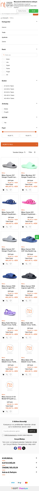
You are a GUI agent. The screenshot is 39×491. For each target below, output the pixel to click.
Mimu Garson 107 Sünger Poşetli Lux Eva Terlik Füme (9, 176)
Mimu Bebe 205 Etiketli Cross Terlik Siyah (9, 361)
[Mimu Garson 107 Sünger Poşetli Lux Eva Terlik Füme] (10, 164)
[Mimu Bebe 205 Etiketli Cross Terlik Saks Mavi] (29, 349)
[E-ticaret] (19, 488)
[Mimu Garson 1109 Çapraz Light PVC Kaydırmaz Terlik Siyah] (29, 275)
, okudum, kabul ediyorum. (18, 435)
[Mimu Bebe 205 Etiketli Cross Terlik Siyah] (10, 349)
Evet (33, 11)
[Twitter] (23, 448)
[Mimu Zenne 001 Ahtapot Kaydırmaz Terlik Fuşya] (29, 201)
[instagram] (19, 448)
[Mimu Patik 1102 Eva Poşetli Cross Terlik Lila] (10, 312)
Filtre (30, 152)
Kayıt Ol (32, 431)
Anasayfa (5, 18)
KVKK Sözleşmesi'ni (10, 435)
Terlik (3, 32)
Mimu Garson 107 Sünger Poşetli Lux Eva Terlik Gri (9, 250)
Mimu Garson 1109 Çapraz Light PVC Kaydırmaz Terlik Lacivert (8, 287)
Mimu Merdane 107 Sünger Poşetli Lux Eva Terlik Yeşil (28, 176)
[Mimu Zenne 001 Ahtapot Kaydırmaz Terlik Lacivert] (10, 201)
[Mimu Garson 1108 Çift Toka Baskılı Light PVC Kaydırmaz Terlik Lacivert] (29, 238)
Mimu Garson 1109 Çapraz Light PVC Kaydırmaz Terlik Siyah (28, 287)
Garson (4, 27)
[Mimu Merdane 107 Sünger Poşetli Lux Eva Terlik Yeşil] (29, 164)
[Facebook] (15, 448)
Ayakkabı (4, 37)
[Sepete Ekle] (3, 189)
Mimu (3, 173)
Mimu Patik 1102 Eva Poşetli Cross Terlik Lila (9, 324)
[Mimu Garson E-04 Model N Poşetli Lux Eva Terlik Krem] (10, 386)
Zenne (4, 41)
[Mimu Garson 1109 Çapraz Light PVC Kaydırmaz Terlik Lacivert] (10, 275)
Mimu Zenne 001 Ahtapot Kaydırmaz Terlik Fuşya (28, 213)
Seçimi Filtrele (7, 144)
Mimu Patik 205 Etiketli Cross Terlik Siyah (28, 324)
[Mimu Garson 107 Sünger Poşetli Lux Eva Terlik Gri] (10, 238)
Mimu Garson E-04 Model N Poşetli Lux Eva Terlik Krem (9, 398)
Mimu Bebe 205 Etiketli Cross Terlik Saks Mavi (28, 361)
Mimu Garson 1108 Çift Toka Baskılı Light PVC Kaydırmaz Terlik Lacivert (29, 250)
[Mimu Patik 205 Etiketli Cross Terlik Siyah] (29, 312)
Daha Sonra (22, 11)
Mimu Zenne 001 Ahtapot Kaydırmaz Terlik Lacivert (9, 213)
